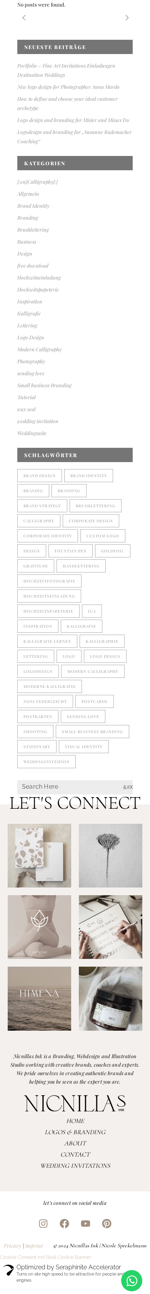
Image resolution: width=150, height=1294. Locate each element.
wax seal (26, 409)
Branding (27, 217)
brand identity (88, 475)
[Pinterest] (107, 1223)
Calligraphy (38, 520)
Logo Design (30, 337)
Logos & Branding (75, 1132)
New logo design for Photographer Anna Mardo (68, 86)
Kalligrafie (29, 313)
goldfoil (112, 551)
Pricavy (12, 1245)
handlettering (81, 566)
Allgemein (28, 193)
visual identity (84, 746)
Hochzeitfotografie (49, 581)
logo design (105, 656)
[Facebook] (64, 1223)
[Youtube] (85, 1223)
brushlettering (95, 505)
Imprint (34, 1245)
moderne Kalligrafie (49, 686)
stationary (36, 746)
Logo (69, 656)
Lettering (27, 325)
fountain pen (71, 551)
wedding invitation (37, 421)
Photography (31, 361)
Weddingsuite (32, 433)
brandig (33, 490)
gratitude (35, 566)
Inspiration (29, 301)
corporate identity (47, 536)
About (75, 1143)
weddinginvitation (46, 761)
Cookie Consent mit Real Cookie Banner (45, 1257)
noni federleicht (45, 701)
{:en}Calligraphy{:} (37, 181)
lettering (35, 656)
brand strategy (42, 505)
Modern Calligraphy (39, 349)
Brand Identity (33, 205)
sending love (31, 373)
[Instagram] (43, 1223)
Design (24, 253)
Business (26, 241)
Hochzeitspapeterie (38, 289)
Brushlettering (33, 229)
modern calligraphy (92, 671)
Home (75, 1121)
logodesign (38, 671)
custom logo (103, 536)
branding (69, 490)
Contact (75, 1154)
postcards (95, 701)
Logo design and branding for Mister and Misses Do (73, 120)
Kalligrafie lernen (47, 641)
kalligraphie (102, 641)
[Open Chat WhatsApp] (131, 1280)
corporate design (91, 520)
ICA (92, 611)
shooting (35, 731)
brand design (39, 475)
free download (32, 265)
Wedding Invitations (75, 1166)
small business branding (92, 731)
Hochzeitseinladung (39, 277)
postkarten (37, 716)
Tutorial (26, 397)
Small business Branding (44, 385)
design (31, 551)
